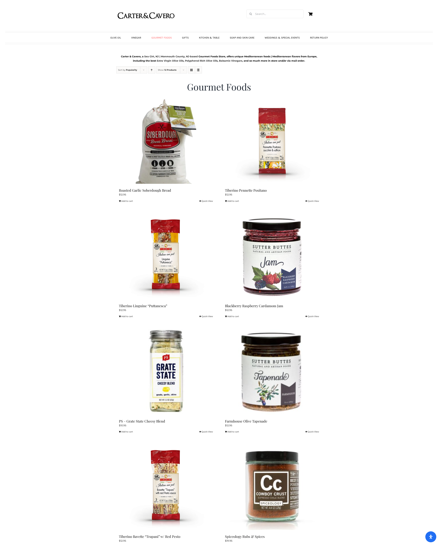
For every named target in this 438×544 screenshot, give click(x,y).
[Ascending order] (151, 70)
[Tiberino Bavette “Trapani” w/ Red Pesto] (166, 487)
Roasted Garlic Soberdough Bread (145, 190)
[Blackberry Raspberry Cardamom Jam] (272, 256)
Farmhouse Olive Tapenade (246, 421)
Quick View (207, 201)
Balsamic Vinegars (230, 60)
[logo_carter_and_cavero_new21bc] (146, 8)
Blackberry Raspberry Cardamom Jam (254, 305)
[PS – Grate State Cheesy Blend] (166, 372)
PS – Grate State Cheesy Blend (142, 421)
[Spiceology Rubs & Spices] (272, 487)
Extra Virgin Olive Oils (170, 60)
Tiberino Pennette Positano (246, 190)
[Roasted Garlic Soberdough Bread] (166, 141)
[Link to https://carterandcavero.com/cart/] (310, 14)
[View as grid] (191, 70)
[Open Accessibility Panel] (430, 536)
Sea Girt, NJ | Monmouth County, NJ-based (171, 56)
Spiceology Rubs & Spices (245, 536)
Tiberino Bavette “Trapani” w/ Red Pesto (149, 536)
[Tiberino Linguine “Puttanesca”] (166, 256)
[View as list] (198, 70)
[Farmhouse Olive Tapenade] (272, 372)
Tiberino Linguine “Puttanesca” (143, 305)
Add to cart (127, 201)
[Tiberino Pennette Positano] (272, 141)
